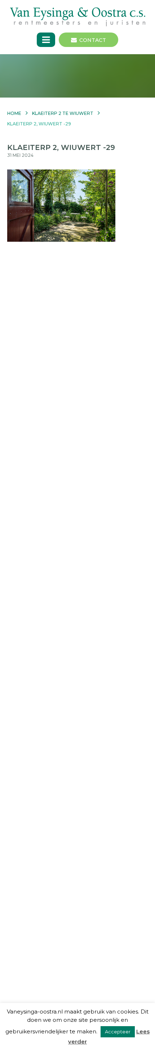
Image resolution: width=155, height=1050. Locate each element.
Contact (92, 40)
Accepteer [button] (117, 1031)
